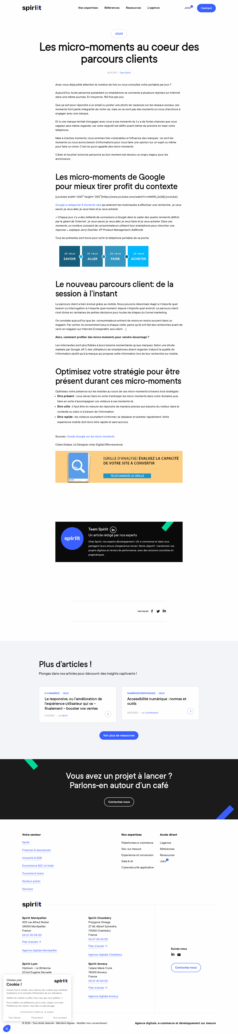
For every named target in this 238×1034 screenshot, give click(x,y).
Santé (25, 842)
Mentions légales (65, 1023)
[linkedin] (164, 611)
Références (111, 8)
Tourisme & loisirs (33, 873)
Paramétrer (37, 1017)
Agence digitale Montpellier (39, 950)
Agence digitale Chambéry (105, 955)
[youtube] (179, 955)
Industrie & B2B (32, 858)
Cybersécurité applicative (137, 867)
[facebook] (152, 611)
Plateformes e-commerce (137, 843)
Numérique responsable (141, 693)
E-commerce (52, 693)
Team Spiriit (125, 73)
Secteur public (31, 881)
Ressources (133, 8)
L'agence (153, 8)
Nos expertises (88, 8)
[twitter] (158, 611)
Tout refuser (14, 1017)
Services (27, 889)
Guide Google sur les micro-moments (90, 436)
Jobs (187, 8)
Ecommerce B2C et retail (38, 866)
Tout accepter (60, 1017)
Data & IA (127, 861)
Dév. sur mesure (131, 849)
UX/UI (66, 693)
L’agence (165, 843)
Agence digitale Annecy (103, 996)
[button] (7, 1028)
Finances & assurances (36, 850)
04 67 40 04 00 (32, 935)
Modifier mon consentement (92, 1023)
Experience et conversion (137, 855)
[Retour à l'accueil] (31, 8)
